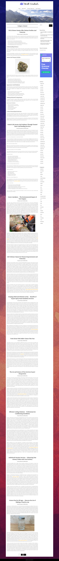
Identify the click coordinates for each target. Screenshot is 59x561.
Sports (41, 214)
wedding (41, 223)
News (41, 203)
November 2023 (42, 143)
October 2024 (42, 123)
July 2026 (41, 85)
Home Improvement (43, 196)
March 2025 (42, 114)
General (41, 190)
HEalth (41, 192)
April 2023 (41, 154)
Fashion (41, 183)
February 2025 (42, 116)
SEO (41, 208)
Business (41, 174)
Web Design (24, 8)
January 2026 (42, 96)
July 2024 (41, 128)
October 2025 (42, 101)
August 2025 (42, 105)
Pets (41, 205)
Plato (27, 34)
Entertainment (42, 181)
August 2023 (42, 148)
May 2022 (41, 163)
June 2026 (41, 87)
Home (19, 8)
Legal (41, 201)
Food (41, 187)
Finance (41, 185)
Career (41, 176)
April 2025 (41, 112)
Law (40, 199)
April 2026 (41, 90)
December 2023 (42, 141)
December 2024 (42, 119)
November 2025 (42, 99)
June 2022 (41, 161)
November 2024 (42, 121)
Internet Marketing (30, 8)
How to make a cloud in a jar (23, 540)
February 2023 (42, 157)
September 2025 (42, 103)
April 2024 (41, 134)
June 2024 (41, 130)
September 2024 (42, 125)
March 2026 (42, 92)
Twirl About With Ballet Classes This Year (22, 338)
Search (51, 25)
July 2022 (41, 159)
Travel (41, 219)
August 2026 (42, 83)
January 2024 (42, 139)
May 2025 (41, 110)
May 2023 (41, 152)
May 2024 (41, 132)
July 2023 (41, 150)
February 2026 (42, 94)
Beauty (41, 172)
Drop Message (38, 8)
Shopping (41, 210)
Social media (42, 212)
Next (24, 554)
